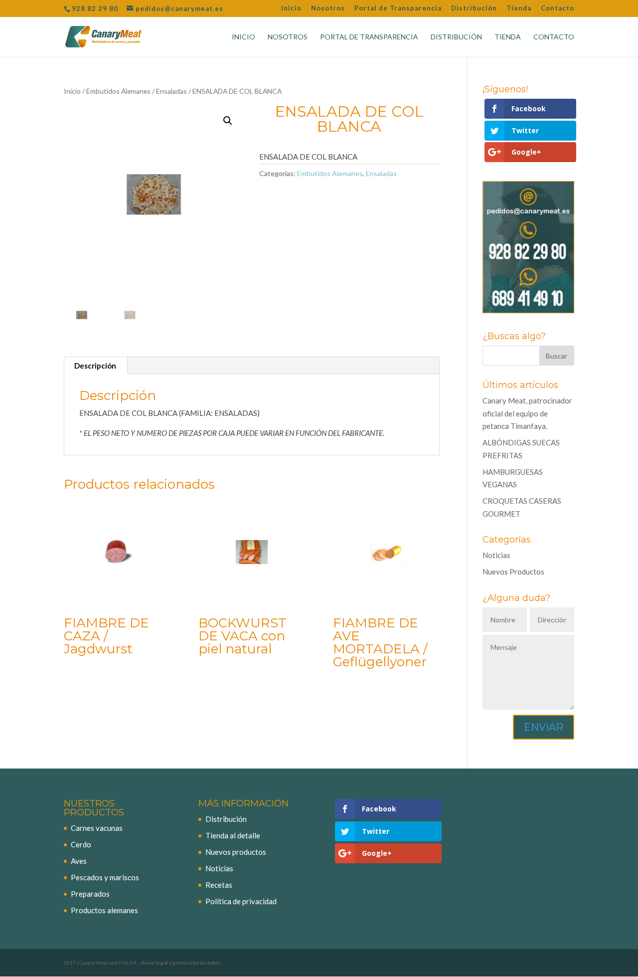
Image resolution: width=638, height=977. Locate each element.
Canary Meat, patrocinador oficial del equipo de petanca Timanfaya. (527, 413)
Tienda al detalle (232, 835)
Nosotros (328, 8)
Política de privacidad (241, 901)
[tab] (95, 365)
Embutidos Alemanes (118, 91)
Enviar (543, 727)
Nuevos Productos (513, 571)
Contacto (557, 8)
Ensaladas (171, 91)
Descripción (95, 365)
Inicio (291, 8)
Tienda (518, 8)
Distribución (474, 8)
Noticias (496, 555)
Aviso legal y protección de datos (181, 963)
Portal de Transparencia (398, 8)
